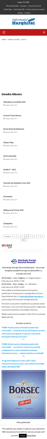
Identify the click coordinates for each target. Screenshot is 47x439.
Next (23, 240)
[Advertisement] (23, 67)
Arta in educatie (9, 156)
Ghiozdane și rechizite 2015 (14, 102)
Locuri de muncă (34, 6)
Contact (27, 13)
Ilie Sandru (7, 196)
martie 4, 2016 (9, 105)
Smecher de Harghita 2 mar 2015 (16, 183)
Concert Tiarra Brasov (12, 115)
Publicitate (8, 9)
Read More (31, 435)
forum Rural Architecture (13, 129)
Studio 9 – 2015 (9, 169)
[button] (4, 32)
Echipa (20, 13)
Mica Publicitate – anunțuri (16, 6)
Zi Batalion (7, 223)
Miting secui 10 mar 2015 (13, 210)
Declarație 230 (18, 9)
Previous (7, 236)
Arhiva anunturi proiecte (35, 9)
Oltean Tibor (8, 142)
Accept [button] (22, 436)
